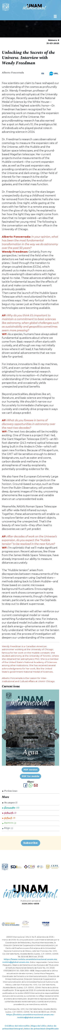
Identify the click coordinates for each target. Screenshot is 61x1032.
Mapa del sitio (38, 1026)
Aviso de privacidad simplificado (41, 1028)
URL (55, 73)
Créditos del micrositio (17, 1026)
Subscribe (30, 842)
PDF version (30, 769)
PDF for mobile (30, 776)
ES (42, 73)
